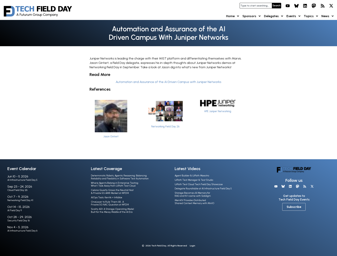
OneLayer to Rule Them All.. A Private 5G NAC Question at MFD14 (110, 203)
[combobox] (256, 5)
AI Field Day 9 (14, 210)
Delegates (271, 16)
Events (291, 16)
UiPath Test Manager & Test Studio (194, 179)
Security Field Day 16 (18, 220)
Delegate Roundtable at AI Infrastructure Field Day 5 (203, 188)
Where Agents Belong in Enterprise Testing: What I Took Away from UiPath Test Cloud (115, 184)
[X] (331, 6)
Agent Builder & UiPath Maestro (192, 175)
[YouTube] (288, 6)
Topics (309, 16)
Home (230, 16)
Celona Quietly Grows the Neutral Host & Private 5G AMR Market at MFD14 (112, 192)
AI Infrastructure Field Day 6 (22, 230)
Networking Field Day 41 (20, 200)
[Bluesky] (296, 6)
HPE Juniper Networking (217, 111)
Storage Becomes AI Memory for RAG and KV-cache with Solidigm (193, 194)
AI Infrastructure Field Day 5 (22, 179)
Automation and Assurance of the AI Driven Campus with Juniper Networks (168, 82)
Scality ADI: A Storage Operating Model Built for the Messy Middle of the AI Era (112, 210)
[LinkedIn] (305, 6)
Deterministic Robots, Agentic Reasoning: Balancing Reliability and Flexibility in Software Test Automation (120, 177)
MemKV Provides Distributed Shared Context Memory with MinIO (194, 202)
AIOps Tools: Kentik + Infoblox (106, 197)
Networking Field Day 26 (165, 126)
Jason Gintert (111, 136)
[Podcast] (323, 6)
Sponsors (249, 16)
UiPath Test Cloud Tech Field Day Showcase (199, 184)
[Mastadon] (314, 6)
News (325, 16)
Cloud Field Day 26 (17, 190)
